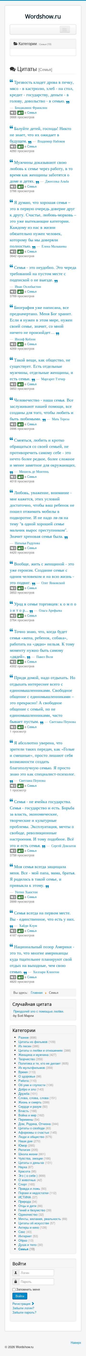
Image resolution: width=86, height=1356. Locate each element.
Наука (25, 1167)
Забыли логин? (23, 1308)
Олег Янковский (53, 582)
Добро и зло (31, 1089)
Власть (27, 1110)
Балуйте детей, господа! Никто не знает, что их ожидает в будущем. (40, 134)
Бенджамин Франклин (31, 107)
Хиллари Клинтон (46, 972)
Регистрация (21, 1303)
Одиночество (31, 1214)
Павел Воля (44, 656)
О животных (30, 1180)
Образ (25, 1240)
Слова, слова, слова (37, 1097)
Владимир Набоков (51, 141)
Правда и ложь (32, 1188)
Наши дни (29, 1141)
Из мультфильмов (35, 1067)
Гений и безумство (34, 1210)
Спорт (26, 1184)
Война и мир (31, 1115)
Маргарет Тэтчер (53, 379)
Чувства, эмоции (34, 1158)
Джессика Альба (57, 181)
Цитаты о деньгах (35, 1162)
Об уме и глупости (35, 1085)
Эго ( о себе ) (31, 1175)
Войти (20, 1296)
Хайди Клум (28, 925)
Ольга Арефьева (50, 610)
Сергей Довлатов (63, 845)
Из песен (28, 1046)
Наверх (76, 1342)
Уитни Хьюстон (26, 892)
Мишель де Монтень (34, 471)
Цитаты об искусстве (36, 1223)
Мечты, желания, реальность (42, 1218)
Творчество (30, 1059)
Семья (32, 112)
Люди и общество (35, 1136)
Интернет (28, 1236)
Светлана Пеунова (62, 721)
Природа (27, 1201)
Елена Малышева (54, 246)
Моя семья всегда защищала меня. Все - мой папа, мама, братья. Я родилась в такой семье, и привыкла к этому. (42, 876)
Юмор (26, 1145)
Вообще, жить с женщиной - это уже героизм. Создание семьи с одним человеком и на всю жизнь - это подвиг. (42, 573)
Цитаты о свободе (34, 1128)
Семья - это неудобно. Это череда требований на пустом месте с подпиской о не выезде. (43, 273)
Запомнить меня (28, 1289)
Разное (27, 1037)
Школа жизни (31, 1154)
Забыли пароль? (24, 1312)
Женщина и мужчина (37, 1054)
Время (27, 1072)
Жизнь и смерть (33, 1102)
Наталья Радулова (27, 543)
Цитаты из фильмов (36, 1041)
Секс (25, 1231)
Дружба (27, 1093)
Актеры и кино (32, 1227)
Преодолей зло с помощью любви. (38, 1011)
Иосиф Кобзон (25, 339)
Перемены (28, 1119)
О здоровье (29, 1076)
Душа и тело (30, 1244)
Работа (27, 1080)
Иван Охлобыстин (28, 286)
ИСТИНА (27, 1197)
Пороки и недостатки (37, 1192)
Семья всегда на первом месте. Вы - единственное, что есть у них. (42, 916)
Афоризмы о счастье (37, 1132)
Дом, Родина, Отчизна (38, 1123)
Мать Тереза (60, 419)
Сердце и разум (33, 1106)
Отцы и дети (30, 1205)
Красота (27, 1171)
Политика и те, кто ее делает (43, 1063)
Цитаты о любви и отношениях (44, 1050)
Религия (28, 1149)
